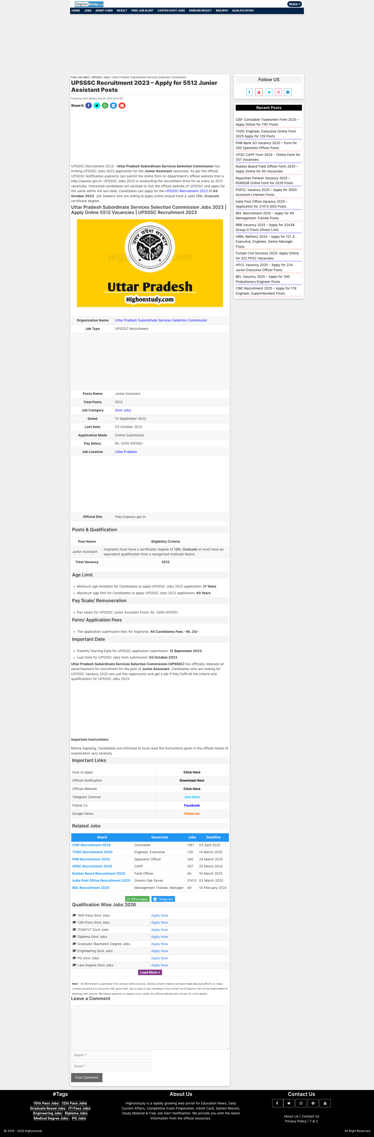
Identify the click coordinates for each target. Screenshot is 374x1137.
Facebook (192, 805)
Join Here (192, 797)
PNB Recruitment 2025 (91, 859)
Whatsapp (139, 899)
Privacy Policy (295, 1121)
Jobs (87, 10)
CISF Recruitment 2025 (91, 845)
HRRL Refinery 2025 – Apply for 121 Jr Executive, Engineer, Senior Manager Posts (265, 242)
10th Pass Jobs (47, 1103)
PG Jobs (79, 1118)
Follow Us (192, 814)
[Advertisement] (187, 42)
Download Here (192, 780)
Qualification (242, 10)
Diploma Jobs (76, 1113)
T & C (314, 1121)
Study (89, 4)
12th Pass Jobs (74, 1103)
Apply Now (159, 915)
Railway (222, 10)
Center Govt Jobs (171, 10)
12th (199, 196)
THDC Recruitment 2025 (92, 852)
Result (122, 10)
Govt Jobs (123, 410)
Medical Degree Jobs (51, 1118)
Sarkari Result (200, 10)
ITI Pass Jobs (79, 1108)
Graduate (211, 196)
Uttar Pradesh (126, 452)
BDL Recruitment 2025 (90, 888)
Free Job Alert (142, 10)
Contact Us (310, 1116)
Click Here (191, 772)
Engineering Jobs (48, 1113)
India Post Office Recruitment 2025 (101, 880)
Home (76, 10)
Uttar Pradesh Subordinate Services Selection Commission (161, 320)
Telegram (165, 899)
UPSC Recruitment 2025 (92, 866)
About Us (291, 1116)
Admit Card (104, 10)
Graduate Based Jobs (48, 1108)
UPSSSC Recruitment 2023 (186, 191)
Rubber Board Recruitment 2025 (98, 873)
